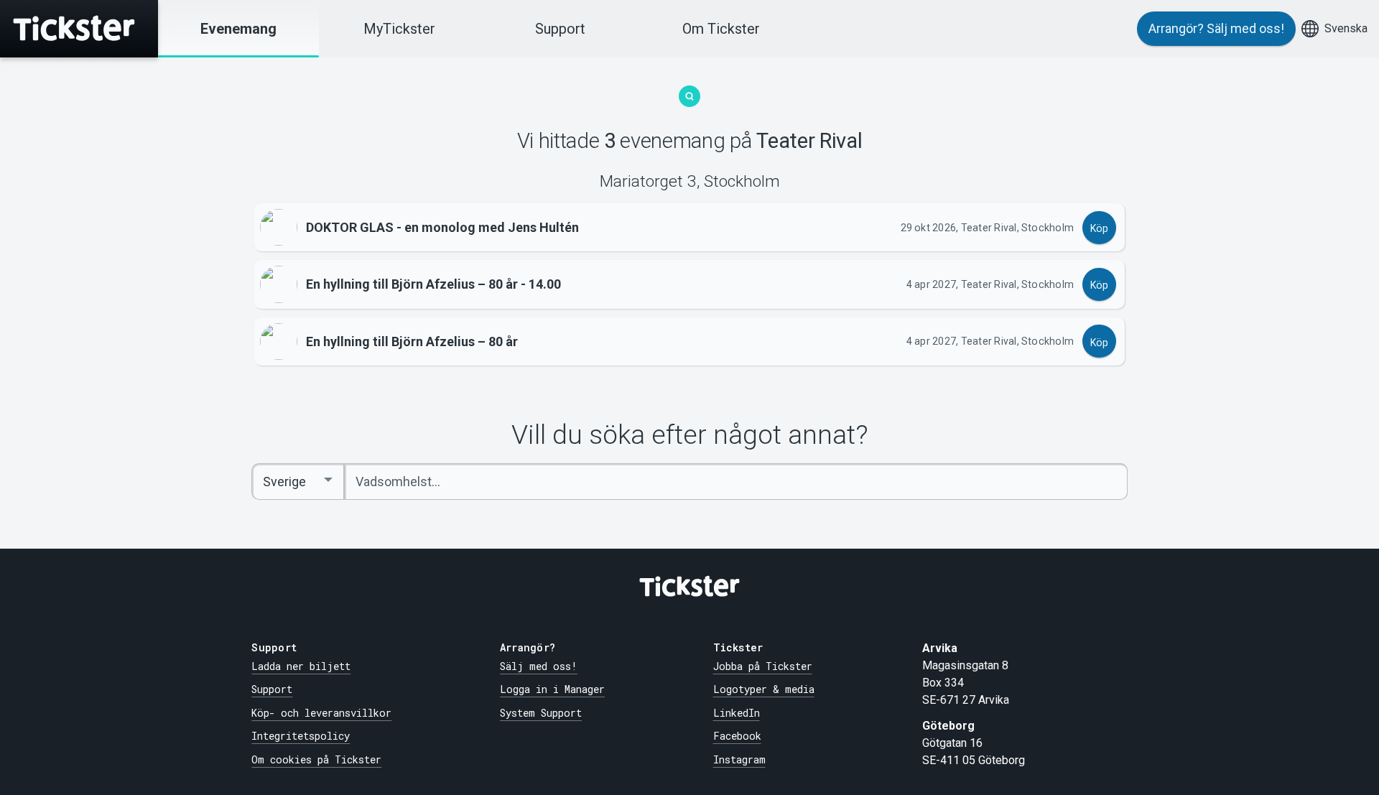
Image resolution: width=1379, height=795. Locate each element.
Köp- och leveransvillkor (321, 713)
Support (560, 28)
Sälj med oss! (538, 666)
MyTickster (399, 28)
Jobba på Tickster (762, 666)
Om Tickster (721, 28)
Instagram (739, 759)
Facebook (737, 736)
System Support (541, 713)
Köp (1099, 228)
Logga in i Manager (552, 689)
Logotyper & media (763, 689)
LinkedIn (736, 713)
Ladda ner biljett (300, 666)
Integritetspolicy (300, 736)
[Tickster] (79, 28)
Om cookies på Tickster (316, 759)
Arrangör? (1216, 28)
